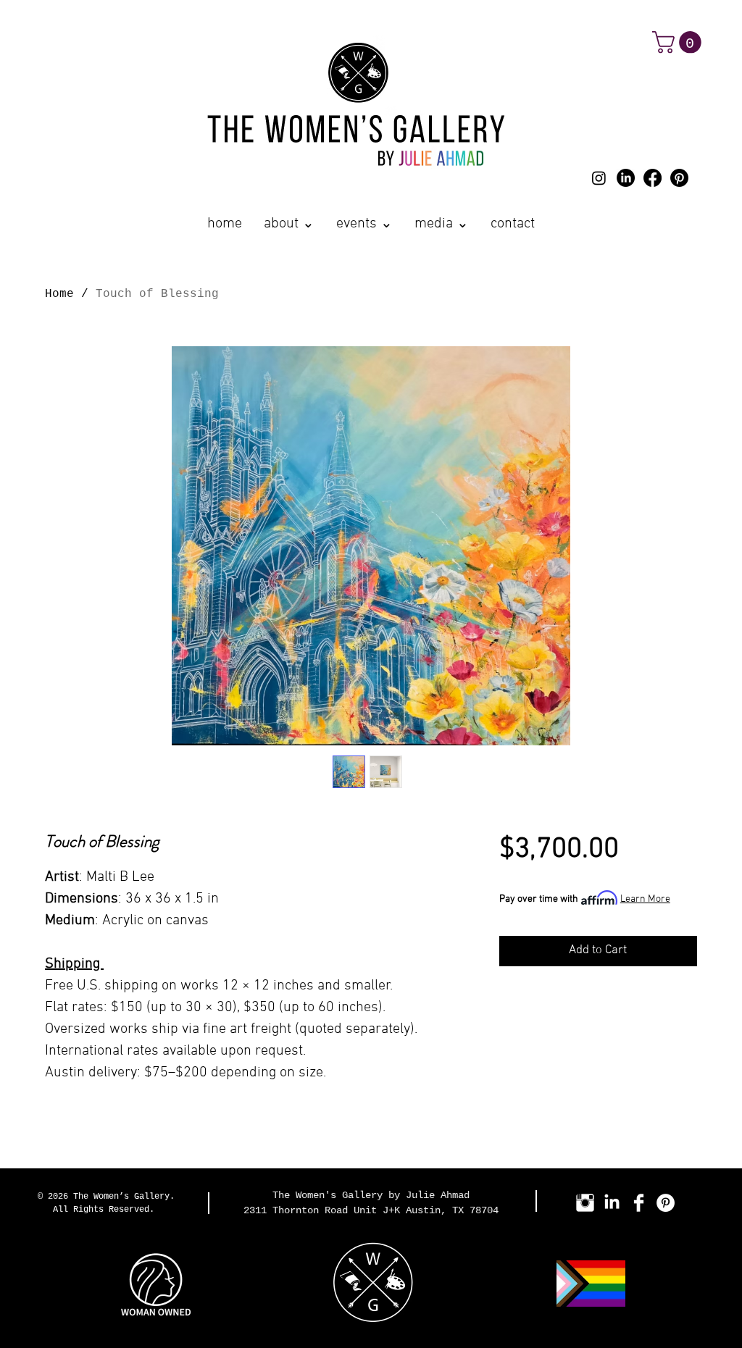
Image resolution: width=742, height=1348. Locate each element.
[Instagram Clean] (585, 1203)
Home (59, 294)
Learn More (645, 899)
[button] (679, 42)
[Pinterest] (679, 178)
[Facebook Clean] (639, 1203)
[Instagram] (599, 178)
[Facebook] (652, 178)
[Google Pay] (598, 990)
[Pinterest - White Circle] (665, 1203)
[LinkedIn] (626, 178)
